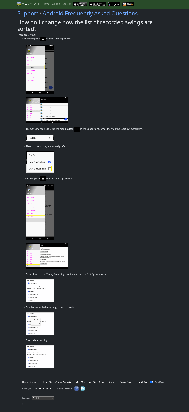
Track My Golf (30, 4)
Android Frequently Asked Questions (90, 13)
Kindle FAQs (79, 382)
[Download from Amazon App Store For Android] (128, 4)
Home (46, 3)
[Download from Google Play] (114, 4)
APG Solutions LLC (47, 388)
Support (56, 3)
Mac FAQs (91, 382)
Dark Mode (159, 382)
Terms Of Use (140, 382)
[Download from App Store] (80, 4)
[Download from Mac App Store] (97, 4)
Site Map (113, 382)
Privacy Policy (125, 382)
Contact (66, 3)
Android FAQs (46, 382)
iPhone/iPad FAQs (63, 382)
